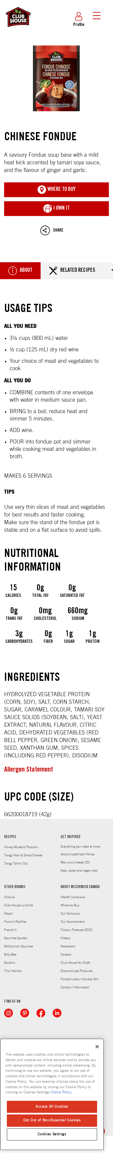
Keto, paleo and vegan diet (79, 870)
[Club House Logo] (18, 29)
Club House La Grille (18, 905)
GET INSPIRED (70, 837)
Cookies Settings (52, 1134)
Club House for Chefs (75, 962)
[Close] (97, 1047)
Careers (66, 954)
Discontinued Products (76, 971)
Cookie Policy (61, 1092)
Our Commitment (72, 921)
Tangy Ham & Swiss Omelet (23, 855)
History (65, 938)
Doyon (8, 913)
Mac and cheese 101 (75, 862)
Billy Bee (10, 954)
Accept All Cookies (52, 1106)
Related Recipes (77, 270)
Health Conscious (73, 897)
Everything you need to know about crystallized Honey (80, 850)
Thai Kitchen (13, 971)
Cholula (9, 897)
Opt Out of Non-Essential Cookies (52, 1120)
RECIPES (10, 837)
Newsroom (68, 946)
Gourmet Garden (15, 938)
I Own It (61, 208)
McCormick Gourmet (18, 946)
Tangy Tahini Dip (16, 863)
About (26, 270)
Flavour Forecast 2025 (76, 930)
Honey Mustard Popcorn (21, 847)
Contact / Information (75, 987)
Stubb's (9, 962)
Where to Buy (70, 905)
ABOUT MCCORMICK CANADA (80, 887)
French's (10, 930)
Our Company (70, 913)
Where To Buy (60, 189)
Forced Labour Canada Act (79, 979)
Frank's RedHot (15, 921)
